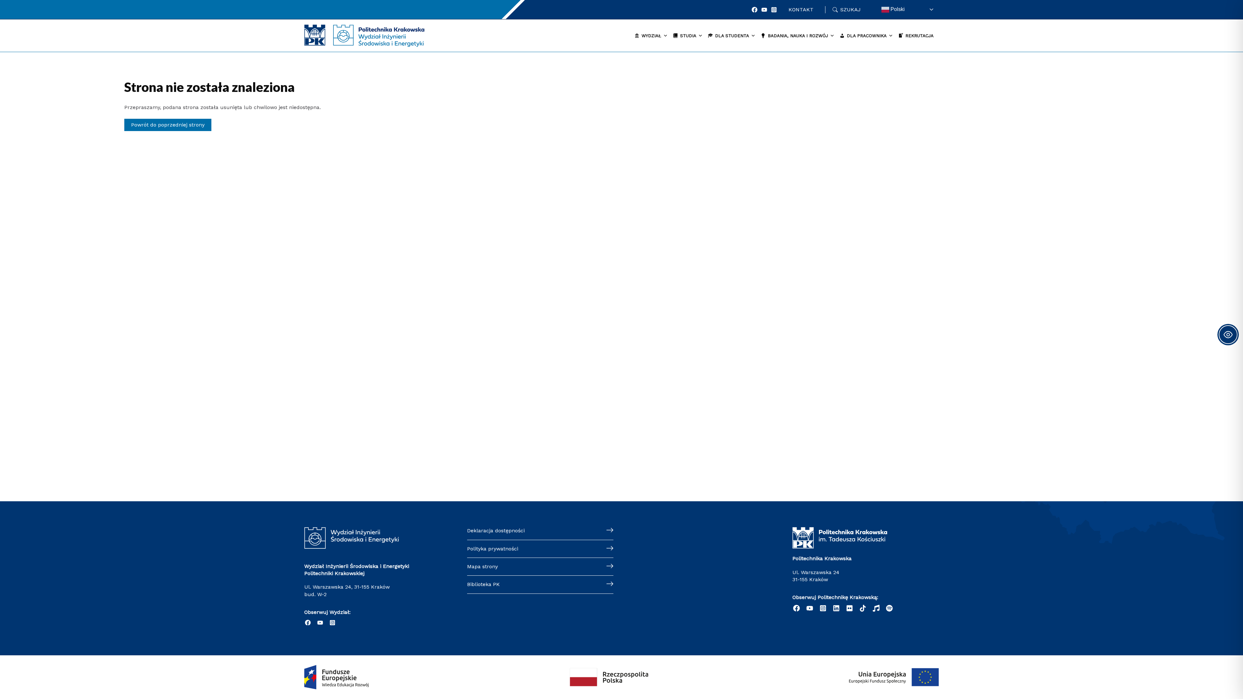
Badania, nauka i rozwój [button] (798, 35)
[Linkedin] (836, 608)
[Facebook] (754, 10)
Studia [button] (688, 35)
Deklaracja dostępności (496, 530)
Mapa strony (482, 566)
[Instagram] (774, 10)
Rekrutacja (919, 35)
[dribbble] (876, 608)
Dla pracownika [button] (867, 35)
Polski (897, 9)
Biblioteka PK (483, 584)
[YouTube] (764, 10)
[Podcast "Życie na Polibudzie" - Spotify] (889, 608)
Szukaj (850, 9)
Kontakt (801, 9)
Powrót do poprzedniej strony (168, 125)
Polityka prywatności (492, 549)
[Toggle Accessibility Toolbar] (1228, 335)
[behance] (863, 608)
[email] (849, 608)
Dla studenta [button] (732, 35)
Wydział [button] (651, 35)
